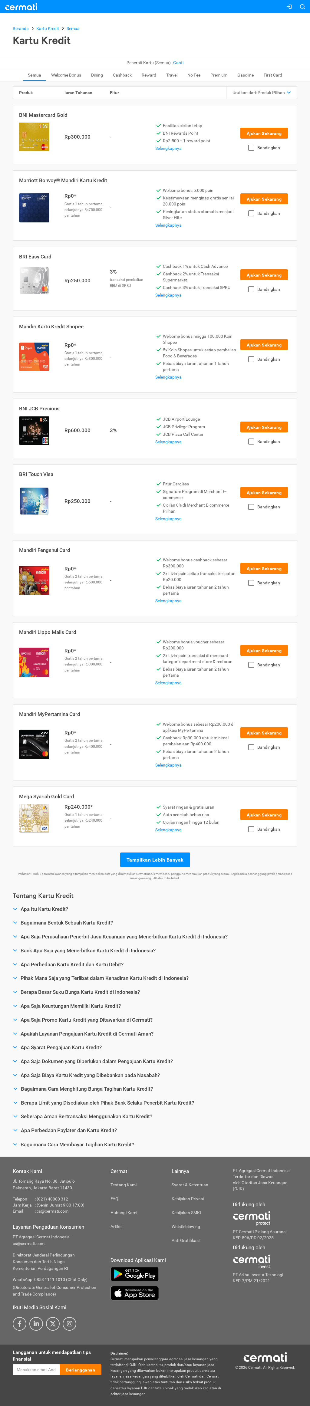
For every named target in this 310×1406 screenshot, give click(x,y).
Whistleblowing (186, 1226)
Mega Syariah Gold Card (46, 796)
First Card (273, 75)
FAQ (114, 1198)
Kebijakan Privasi (188, 1198)
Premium (218, 75)
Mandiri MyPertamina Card (49, 714)
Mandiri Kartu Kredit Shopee (51, 327)
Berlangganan (80, 1370)
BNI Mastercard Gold (43, 115)
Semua (34, 75)
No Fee (193, 75)
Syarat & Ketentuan (190, 1184)
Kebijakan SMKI (186, 1212)
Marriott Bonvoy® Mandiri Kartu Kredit (63, 180)
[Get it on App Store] (167, 1293)
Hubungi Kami (123, 1212)
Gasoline (245, 75)
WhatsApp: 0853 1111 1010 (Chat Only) (50, 1279)
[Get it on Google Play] (167, 1274)
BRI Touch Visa (36, 474)
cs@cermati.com (52, 1211)
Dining (97, 75)
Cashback (122, 75)
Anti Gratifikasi (186, 1240)
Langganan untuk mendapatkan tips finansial (52, 1355)
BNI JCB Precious (39, 409)
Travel (171, 75)
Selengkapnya (168, 148)
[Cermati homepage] (265, 1357)
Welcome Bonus (66, 75)
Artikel (116, 1226)
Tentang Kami (123, 1184)
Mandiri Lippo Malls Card (47, 632)
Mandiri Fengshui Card (44, 550)
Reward (149, 75)
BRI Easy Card (35, 257)
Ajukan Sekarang (264, 133)
